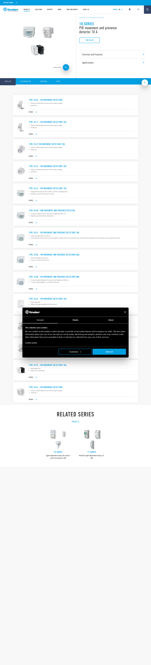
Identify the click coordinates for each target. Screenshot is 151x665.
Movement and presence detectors (91, 17)
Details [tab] (75, 320)
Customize (73, 352)
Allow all (109, 352)
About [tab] (110, 320)
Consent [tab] (40, 320)
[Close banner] (125, 312)
